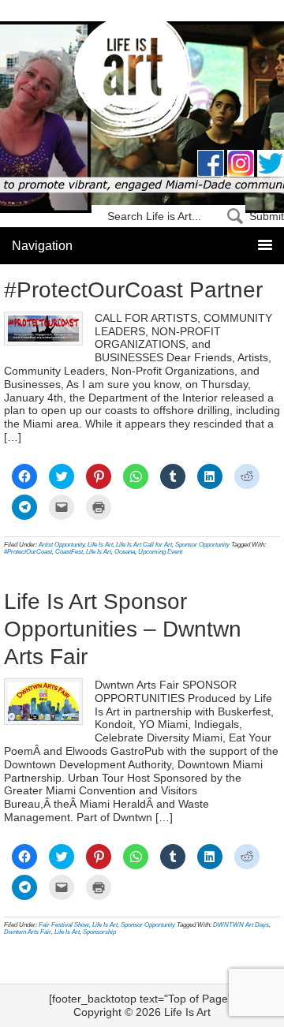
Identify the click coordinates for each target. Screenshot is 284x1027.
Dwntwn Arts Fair (27, 932)
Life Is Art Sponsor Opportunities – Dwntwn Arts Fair (122, 629)
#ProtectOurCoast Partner (133, 290)
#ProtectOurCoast (28, 551)
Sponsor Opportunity (202, 544)
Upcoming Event (160, 551)
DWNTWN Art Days (241, 924)
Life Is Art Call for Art (144, 544)
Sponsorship (99, 932)
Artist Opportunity (61, 544)
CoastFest (69, 551)
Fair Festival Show (64, 924)
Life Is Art (142, 81)
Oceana (124, 551)
